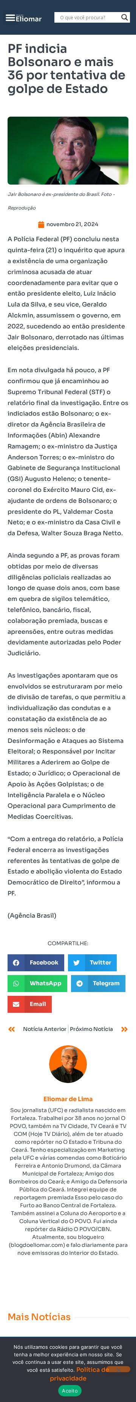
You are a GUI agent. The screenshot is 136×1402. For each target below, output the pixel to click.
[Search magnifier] (124, 17)
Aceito (70, 1391)
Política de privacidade (80, 1374)
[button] (11, 17)
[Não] (118, 1369)
